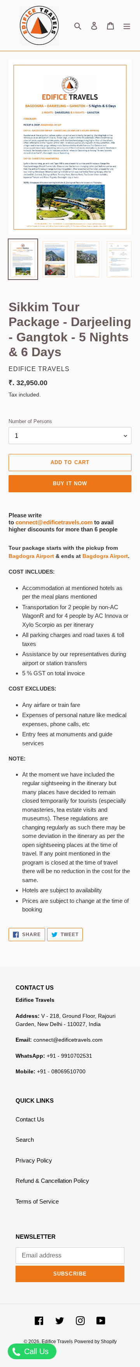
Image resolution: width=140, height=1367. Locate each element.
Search (25, 1139)
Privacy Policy (34, 1160)
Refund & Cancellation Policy (52, 1180)
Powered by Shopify (95, 1341)
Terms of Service (37, 1201)
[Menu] (127, 25)
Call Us (35, 1351)
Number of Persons (30, 421)
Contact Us (30, 1119)
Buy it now (70, 483)
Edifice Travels (57, 1341)
